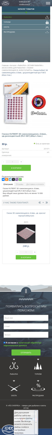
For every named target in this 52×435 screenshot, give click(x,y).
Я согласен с (22, 344)
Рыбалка (8, 17)
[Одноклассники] (6, 179)
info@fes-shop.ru (24, 4)
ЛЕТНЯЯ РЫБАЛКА (34, 65)
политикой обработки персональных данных (22, 344)
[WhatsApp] (20, 179)
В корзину (16, 168)
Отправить (26, 352)
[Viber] (16, 179)
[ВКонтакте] (3, 179)
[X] (13, 179)
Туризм (7, 22)
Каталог (13, 65)
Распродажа (9, 32)
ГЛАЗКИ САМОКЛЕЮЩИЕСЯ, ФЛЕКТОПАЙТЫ (17, 69)
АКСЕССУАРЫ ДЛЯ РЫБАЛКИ (13, 68)
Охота (6, 27)
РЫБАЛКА (22, 65)
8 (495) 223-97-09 (24, 1)
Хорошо (36, 422)
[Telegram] (10, 179)
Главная (5, 65)
